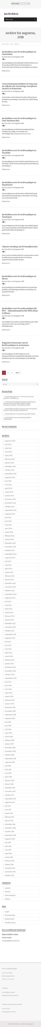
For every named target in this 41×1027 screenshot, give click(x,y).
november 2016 (10, 828)
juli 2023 (8, 561)
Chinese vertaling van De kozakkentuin (20, 246)
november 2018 (10, 751)
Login (7, 912)
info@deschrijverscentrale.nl (10, 995)
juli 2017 (8, 806)
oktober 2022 (10, 590)
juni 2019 (8, 726)
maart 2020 (9, 696)
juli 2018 (8, 766)
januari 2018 (9, 784)
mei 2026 (8, 452)
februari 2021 (9, 660)
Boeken (7, 892)
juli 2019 (8, 722)
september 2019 (10, 715)
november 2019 (10, 711)
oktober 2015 (9, 875)
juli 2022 (8, 601)
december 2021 (10, 623)
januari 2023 (9, 580)
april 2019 (8, 733)
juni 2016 (8, 846)
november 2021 (10, 627)
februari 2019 (9, 740)
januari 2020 (9, 704)
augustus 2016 (10, 839)
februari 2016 (9, 861)
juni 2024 (8, 521)
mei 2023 (8, 565)
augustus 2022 (10, 598)
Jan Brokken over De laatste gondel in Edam (20, 414)
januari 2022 (9, 620)
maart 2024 (9, 532)
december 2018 (10, 747)
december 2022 (10, 583)
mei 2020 (8, 689)
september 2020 (11, 678)
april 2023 (8, 569)
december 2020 (10, 667)
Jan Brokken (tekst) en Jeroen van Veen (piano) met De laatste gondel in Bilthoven (20, 409)
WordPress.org (10, 922)
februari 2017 (9, 817)
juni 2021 (8, 645)
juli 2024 (8, 517)
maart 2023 (9, 572)
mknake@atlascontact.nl (10, 941)
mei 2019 (8, 729)
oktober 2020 (10, 674)
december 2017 (10, 788)
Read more (5, 71)
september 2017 (10, 799)
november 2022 (10, 587)
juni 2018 (8, 769)
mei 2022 (8, 605)
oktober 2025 (9, 470)
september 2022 (11, 594)
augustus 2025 (10, 477)
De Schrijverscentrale (8, 992)
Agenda (7, 888)
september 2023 (10, 554)
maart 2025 (9, 492)
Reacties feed (9, 919)
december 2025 (10, 466)
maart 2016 (9, 857)
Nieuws (7, 899)
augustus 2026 (10, 441)
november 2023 (10, 547)
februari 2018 (9, 780)
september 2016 (10, 835)
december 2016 (10, 824)
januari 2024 (9, 539)
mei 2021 (8, 649)
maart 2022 (9, 612)
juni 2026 (8, 448)
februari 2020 (10, 700)
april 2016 (8, 853)
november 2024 (10, 503)
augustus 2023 (10, 558)
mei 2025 (8, 485)
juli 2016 (8, 842)
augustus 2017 (10, 802)
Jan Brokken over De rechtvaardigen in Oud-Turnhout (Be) (19, 119)
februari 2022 (10, 616)
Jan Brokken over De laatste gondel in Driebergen (17, 418)
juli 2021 (8, 642)
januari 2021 (9, 664)
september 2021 (10, 634)
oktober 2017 (9, 795)
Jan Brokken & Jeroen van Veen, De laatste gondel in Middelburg (19, 397)
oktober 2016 (9, 831)
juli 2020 (8, 682)
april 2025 (8, 488)
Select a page (15, 3)
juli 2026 (8, 444)
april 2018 (8, 777)
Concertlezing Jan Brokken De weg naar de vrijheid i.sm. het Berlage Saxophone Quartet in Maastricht (19, 86)
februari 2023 (9, 576)
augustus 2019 (10, 718)
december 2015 (10, 868)
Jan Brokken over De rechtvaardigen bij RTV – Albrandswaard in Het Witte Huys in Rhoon (20, 310)
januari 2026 (9, 463)
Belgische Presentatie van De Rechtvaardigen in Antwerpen (15, 344)
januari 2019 (9, 744)
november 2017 (10, 791)
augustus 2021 (10, 638)
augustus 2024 (10, 514)
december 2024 (10, 499)
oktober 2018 (9, 755)
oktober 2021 (9, 631)
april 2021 (8, 653)
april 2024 (8, 528)
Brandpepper (29, 1024)
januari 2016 (9, 864)
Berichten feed (10, 915)
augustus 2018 (10, 762)
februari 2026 (10, 459)
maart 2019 (9, 737)
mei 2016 (8, 850)
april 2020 (8, 693)
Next (17, 373)
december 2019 (10, 707)
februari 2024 (9, 536)
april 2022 (8, 609)
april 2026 (8, 455)
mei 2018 (8, 773)
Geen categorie (10, 895)
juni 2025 (8, 481)
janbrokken (7, 57)
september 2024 (10, 510)
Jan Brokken (11, 14)
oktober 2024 (9, 506)
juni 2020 (8, 685)
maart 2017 (9, 813)
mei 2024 (8, 525)
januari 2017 (9, 821)
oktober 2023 (9, 550)
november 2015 (10, 872)
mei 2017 (8, 810)
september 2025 (10, 474)
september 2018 (10, 758)
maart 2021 (9, 656)
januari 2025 (9, 496)
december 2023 (10, 543)
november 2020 (10, 671)
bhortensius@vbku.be (8, 976)
